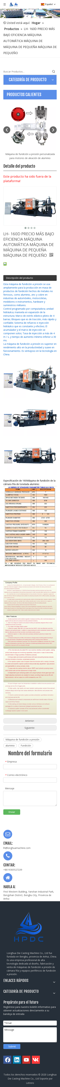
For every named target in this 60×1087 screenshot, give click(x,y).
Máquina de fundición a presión (22, 739)
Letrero (30, 1082)
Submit (12, 1046)
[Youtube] (26, 1060)
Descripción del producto (19, 277)
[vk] (36, 1060)
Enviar (11, 812)
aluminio (10, 745)
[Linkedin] (17, 1060)
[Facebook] (7, 1060)
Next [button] (53, 129)
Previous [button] (6, 129)
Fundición (26, 745)
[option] (30, 129)
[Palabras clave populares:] (54, 72)
